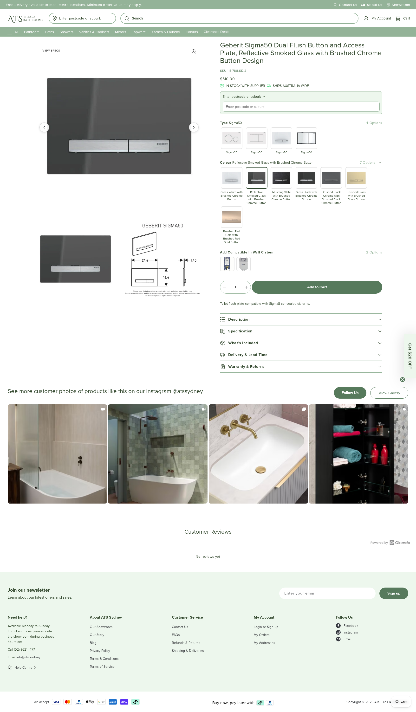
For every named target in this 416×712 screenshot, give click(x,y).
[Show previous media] (44, 127)
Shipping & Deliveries (188, 650)
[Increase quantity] (246, 287)
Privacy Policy (100, 650)
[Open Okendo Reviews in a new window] (390, 542)
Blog (93, 642)
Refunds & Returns (186, 642)
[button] (239, 18)
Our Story (97, 634)
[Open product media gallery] (194, 51)
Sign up (393, 593)
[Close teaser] (402, 379)
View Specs (51, 50)
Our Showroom (101, 626)
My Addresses (264, 642)
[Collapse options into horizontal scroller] (379, 162)
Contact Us (180, 626)
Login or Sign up (266, 626)
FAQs (176, 634)
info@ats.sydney (28, 657)
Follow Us (350, 392)
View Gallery (389, 392)
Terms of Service (102, 666)
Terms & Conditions (104, 658)
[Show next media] (194, 127)
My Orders (262, 634)
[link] (57, 454)
